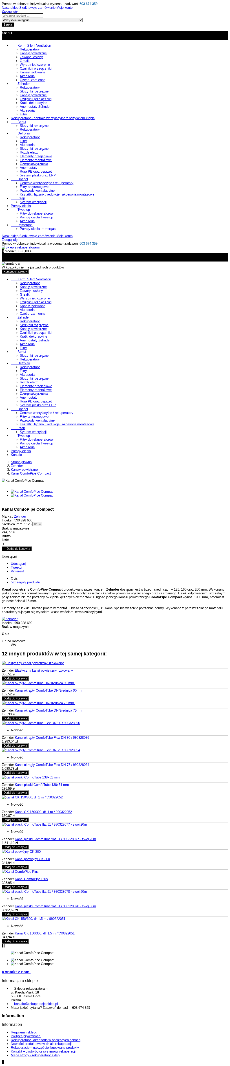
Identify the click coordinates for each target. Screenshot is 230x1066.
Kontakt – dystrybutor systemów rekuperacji (43, 1051)
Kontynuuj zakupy (15, 271)
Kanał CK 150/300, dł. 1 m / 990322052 (43, 812)
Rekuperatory (30, 49)
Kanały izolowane (32, 72)
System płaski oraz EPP (38, 175)
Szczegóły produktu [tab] (25, 582)
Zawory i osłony (31, 57)
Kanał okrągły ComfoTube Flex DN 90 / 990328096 (52, 737)
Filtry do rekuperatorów (36, 213)
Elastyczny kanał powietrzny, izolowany (44, 670)
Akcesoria (27, 76)
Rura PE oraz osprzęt (36, 171)
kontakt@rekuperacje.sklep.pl (36, 1004)
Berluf (18, 122)
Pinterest (17, 571)
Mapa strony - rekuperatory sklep (35, 1055)
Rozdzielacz (29, 152)
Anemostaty (29, 167)
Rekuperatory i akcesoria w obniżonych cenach (45, 1040)
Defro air (20, 133)
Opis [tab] (14, 578)
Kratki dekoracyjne (33, 103)
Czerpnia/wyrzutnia (34, 164)
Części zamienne (32, 80)
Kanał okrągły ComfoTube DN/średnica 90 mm (49, 690)
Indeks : (7, 520)
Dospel (19, 179)
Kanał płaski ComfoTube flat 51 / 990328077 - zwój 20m (55, 839)
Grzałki (25, 61)
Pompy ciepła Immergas (38, 229)
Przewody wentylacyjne (37, 190)
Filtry (23, 114)
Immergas (22, 225)
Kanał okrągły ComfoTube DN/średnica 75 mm (49, 710)
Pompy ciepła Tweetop (36, 217)
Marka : (7, 516)
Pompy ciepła (21, 206)
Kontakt (16, 455)
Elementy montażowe (36, 160)
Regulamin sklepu (24, 1032)
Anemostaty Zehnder (35, 106)
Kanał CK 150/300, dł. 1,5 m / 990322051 (45, 933)
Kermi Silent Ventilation (31, 45)
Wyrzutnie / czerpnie (35, 64)
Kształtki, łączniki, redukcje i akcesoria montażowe (57, 194)
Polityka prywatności (26, 1036)
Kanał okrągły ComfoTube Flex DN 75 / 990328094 (52, 765)
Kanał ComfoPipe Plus (31, 879)
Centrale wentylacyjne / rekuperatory (46, 183)
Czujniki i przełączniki (35, 68)
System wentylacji (33, 202)
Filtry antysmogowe (34, 187)
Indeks (7, 623)
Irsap (18, 198)
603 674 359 (88, 4)
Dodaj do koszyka (17, 548)
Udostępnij (18, 563)
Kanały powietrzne (33, 53)
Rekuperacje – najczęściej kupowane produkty (45, 1047)
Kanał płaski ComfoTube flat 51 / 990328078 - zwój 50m (55, 906)
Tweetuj (16, 567)
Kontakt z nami (16, 972)
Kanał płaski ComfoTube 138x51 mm (42, 785)
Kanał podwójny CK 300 (32, 859)
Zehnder (20, 84)
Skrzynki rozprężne (34, 91)
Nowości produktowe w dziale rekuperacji (41, 1044)
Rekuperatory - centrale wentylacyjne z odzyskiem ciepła (53, 118)
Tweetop (20, 209)
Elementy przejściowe (36, 156)
